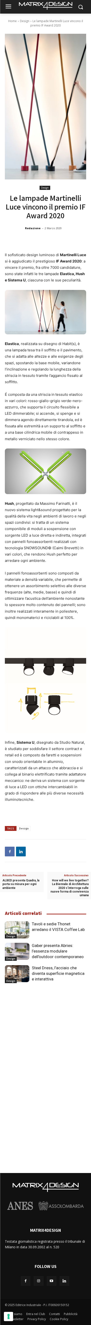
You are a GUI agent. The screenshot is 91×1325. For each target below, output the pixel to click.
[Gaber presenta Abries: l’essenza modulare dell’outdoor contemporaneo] (17, 951)
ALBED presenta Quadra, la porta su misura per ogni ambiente (20, 884)
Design (24, 21)
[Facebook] (10, 851)
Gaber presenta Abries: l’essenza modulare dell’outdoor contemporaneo (58, 951)
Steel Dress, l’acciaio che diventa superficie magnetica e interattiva (58, 973)
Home (12, 21)
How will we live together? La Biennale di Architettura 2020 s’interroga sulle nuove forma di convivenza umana (69, 888)
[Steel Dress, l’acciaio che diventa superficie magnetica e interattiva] (17, 973)
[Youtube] (51, 1281)
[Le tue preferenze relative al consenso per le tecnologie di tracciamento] (8, 1316)
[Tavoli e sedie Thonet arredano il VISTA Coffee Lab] (17, 929)
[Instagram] (38, 1281)
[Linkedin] (21, 851)
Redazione (33, 228)
